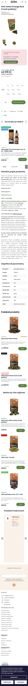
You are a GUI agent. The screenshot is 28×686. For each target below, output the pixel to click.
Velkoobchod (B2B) (6, 651)
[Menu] (25, 2)
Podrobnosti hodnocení (7, 14)
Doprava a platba (5, 612)
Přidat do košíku (18, 102)
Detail (22, 348)
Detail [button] (20, 430)
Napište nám (4, 630)
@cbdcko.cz (7, 604)
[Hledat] (5, 1)
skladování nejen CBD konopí (18, 229)
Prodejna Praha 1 (5, 610)
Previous (2, 121)
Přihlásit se (14, 585)
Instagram (7, 602)
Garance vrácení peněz (7, 616)
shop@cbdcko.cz (8, 595)
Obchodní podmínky (6, 626)
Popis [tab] (4, 167)
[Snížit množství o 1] (3, 102)
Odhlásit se (4, 644)
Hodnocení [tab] (14, 167)
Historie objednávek (6, 640)
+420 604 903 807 (9, 598)
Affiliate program (5, 653)
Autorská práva (5, 655)
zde (12, 673)
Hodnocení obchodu (6, 620)
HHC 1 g (22, 269)
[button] (14, 427)
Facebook (6, 600)
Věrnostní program (6, 614)
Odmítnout (7, 682)
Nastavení (14, 677)
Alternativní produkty (10, 62)
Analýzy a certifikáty (6, 618)
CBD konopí (17, 214)
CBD (6, 191)
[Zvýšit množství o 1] (9, 102)
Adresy (3, 642)
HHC (2, 177)
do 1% (15, 293)
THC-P (5, 207)
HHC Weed (17, 269)
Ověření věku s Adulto (6, 624)
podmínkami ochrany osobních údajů (14, 580)
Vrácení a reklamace (6, 622)
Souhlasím (20, 682)
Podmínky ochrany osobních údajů (10, 628)
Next (26, 121)
